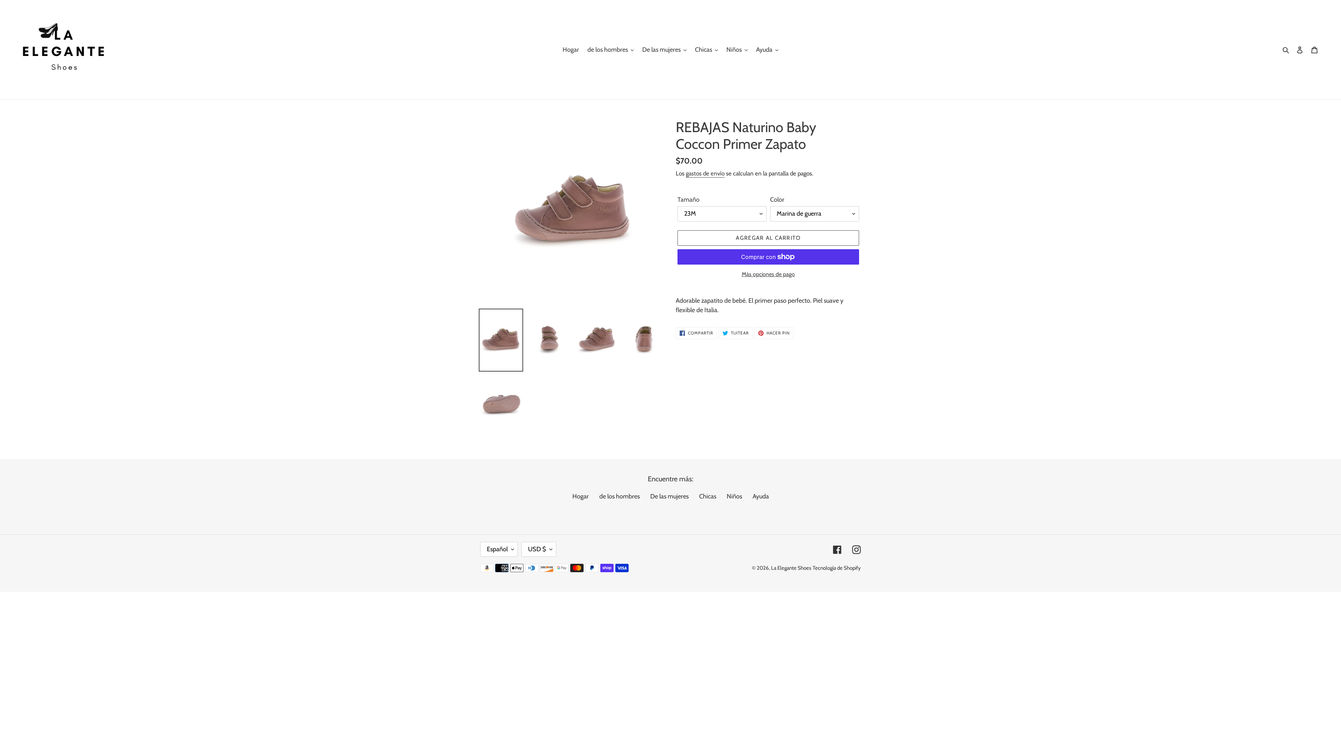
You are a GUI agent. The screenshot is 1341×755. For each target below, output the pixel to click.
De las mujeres (669, 496)
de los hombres (619, 496)
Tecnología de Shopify (837, 568)
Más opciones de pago (768, 274)
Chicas (707, 496)
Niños (734, 496)
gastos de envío (705, 173)
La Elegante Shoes (791, 568)
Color (777, 199)
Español (497, 549)
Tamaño (688, 199)
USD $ (537, 549)
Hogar (580, 496)
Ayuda (761, 496)
